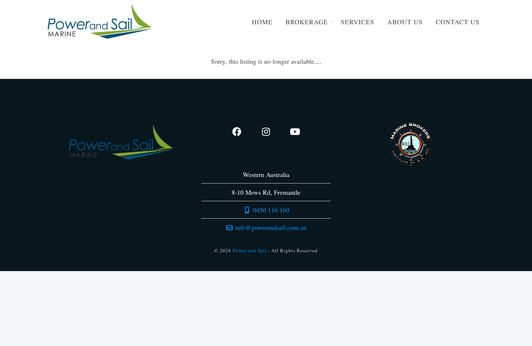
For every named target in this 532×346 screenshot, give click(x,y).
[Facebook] (237, 131)
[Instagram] (266, 131)
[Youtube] (295, 131)
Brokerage (307, 21)
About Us (405, 21)
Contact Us (458, 21)
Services (357, 21)
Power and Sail (250, 250)
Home (262, 21)
